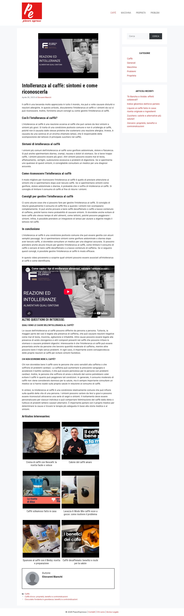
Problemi (155, 12)
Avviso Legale (112, 612)
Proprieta (141, 12)
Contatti (91, 612)
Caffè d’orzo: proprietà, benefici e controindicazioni (46, 596)
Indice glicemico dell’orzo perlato (143, 104)
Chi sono (101, 612)
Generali (131, 63)
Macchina (126, 12)
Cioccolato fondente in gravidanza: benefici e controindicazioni (51, 599)
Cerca (155, 36)
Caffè (113, 12)
